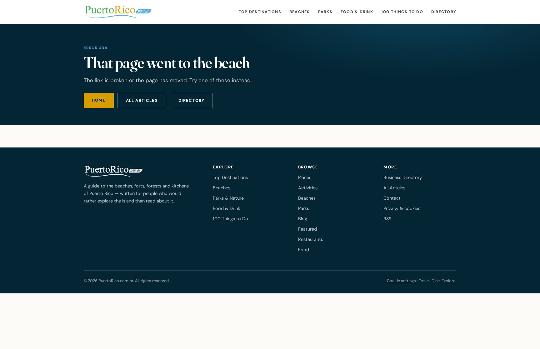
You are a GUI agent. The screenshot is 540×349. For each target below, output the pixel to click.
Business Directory (402, 177)
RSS (387, 219)
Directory (443, 11)
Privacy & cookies (401, 208)
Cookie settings (401, 280)
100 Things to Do (402, 11)
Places (304, 177)
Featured (307, 229)
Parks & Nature (228, 198)
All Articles (394, 188)
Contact (392, 198)
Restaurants (310, 239)
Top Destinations (260, 11)
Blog (302, 219)
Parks (325, 11)
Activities (308, 188)
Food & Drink (357, 11)
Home (99, 100)
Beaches (299, 11)
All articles (142, 100)
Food (303, 249)
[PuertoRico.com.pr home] (118, 12)
